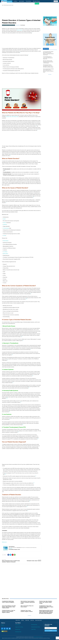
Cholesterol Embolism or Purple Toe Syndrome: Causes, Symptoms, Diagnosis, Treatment (8, 611)
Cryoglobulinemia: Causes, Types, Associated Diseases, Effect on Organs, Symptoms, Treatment (46, 606)
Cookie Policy (33, 629)
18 (12, 354)
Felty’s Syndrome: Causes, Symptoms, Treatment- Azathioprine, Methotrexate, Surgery (28, 602)
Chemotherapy (6, 228)
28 (22, 424)
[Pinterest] (13, 555)
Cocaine (4, 235)
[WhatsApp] (15, 555)
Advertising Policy (34, 624)
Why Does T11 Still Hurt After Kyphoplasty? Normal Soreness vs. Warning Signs (48, 62)
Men (47, 44)
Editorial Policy (17, 629)
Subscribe (51, 630)
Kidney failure (5, 253)
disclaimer (11, 548)
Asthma (4, 222)
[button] (52, 1)
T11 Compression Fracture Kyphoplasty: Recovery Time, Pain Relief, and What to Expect (48, 66)
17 (30, 349)
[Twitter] (10, 555)
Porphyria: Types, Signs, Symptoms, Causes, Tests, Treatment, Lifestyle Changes (45, 602)
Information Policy (18, 631)
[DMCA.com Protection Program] (4, 631)
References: (4, 542)
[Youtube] (10, 629)
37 (27, 510)
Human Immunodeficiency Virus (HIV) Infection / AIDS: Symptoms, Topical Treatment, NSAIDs (9, 606)
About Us (2, 624)
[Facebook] (8, 555)
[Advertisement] (21, 12)
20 (32, 375)
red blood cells (8, 116)
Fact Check (37, 3)
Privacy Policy (17, 624)
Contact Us (2, 625)
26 (9, 411)
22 (28, 387)
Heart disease (5, 240)
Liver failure (5, 251)
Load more (49, 74)
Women (51, 44)
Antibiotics (5, 224)
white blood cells (15, 116)
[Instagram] (5, 629)
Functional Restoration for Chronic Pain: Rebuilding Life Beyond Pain (48, 57)
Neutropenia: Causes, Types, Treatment (34, 560)
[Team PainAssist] (5, 548)
